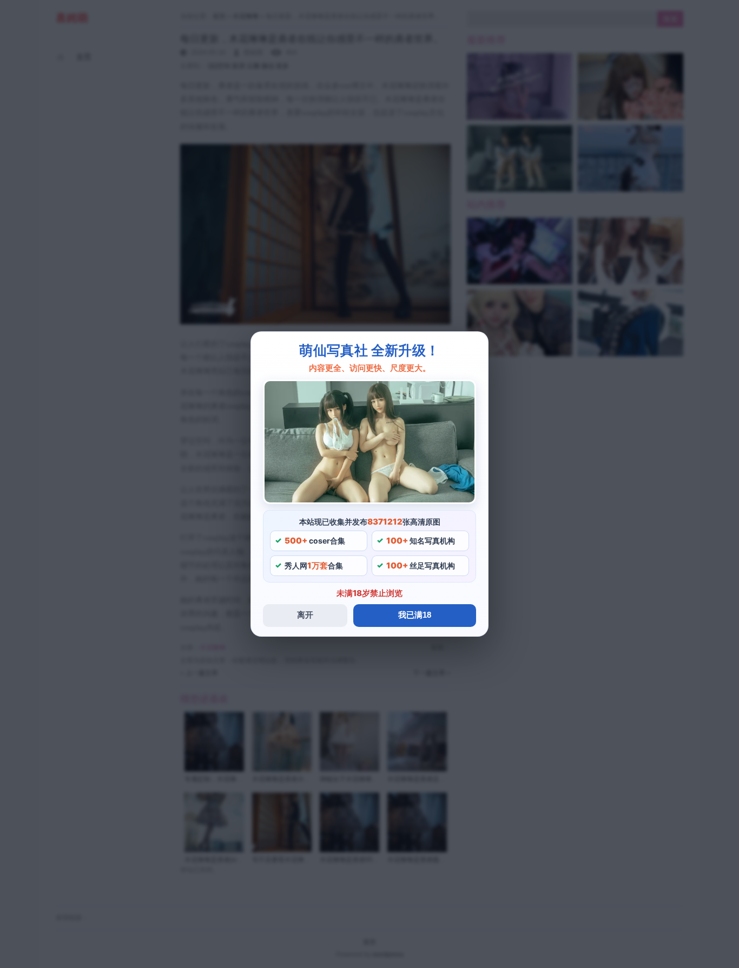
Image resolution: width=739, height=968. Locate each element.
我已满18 (414, 614)
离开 (305, 614)
